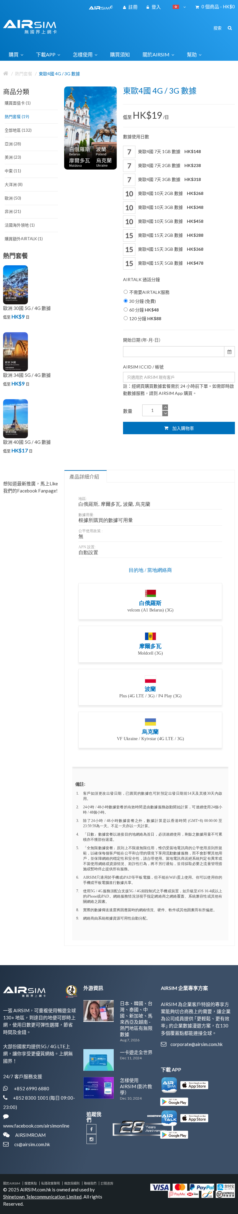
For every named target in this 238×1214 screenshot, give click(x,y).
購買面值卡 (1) (18, 102)
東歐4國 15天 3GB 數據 (170, 249)
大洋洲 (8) (14, 184)
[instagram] (91, 1139)
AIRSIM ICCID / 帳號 (143, 366)
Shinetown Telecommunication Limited (42, 1196)
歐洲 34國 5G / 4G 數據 (27, 375)
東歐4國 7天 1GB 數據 (169, 151)
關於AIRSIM (11, 1183)
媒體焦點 (30, 1183)
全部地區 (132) (18, 130)
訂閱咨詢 (107, 1183)
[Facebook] (91, 1129)
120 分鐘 (145, 318)
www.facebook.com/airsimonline (36, 1125)
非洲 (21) (13, 211)
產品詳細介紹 (84, 477)
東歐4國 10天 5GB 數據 (170, 221)
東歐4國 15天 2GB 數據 (170, 235)
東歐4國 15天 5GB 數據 (170, 263)
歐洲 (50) (13, 198)
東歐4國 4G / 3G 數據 (59, 73)
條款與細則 (72, 1183)
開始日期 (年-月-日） (143, 339)
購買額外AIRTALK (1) (24, 238)
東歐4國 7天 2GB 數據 (169, 165)
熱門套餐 (23, 73)
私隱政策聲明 (50, 1183)
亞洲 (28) (13, 143)
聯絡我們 (90, 1183)
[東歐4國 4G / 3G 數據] (90, 128)
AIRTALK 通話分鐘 (141, 279)
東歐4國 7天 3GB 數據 (169, 179)
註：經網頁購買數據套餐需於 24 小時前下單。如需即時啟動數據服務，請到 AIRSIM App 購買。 (178, 389)
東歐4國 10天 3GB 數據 (170, 207)
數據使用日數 (136, 136)
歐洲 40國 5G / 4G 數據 (27, 442)
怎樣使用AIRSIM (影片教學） (136, 1086)
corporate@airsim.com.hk (196, 1044)
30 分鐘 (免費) (142, 301)
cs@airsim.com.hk (32, 1144)
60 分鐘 (144, 309)
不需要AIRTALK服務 (149, 292)
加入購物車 (182, 428)
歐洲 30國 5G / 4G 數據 (27, 308)
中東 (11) (13, 170)
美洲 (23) (13, 157)
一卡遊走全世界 (136, 1052)
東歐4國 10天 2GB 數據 (170, 193)
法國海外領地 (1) (20, 225)
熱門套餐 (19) (17, 116)
